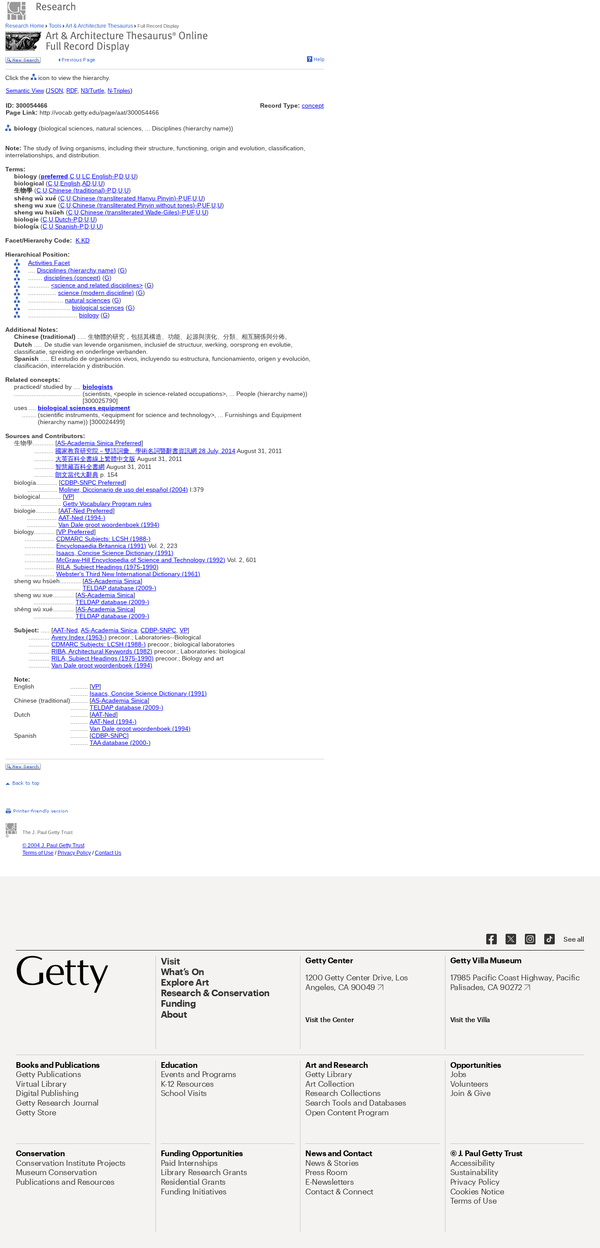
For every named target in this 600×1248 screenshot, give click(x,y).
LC (86, 176)
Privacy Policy (74, 853)
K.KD (83, 240)
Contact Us (108, 853)
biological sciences (98, 307)
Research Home (25, 26)
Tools (55, 26)
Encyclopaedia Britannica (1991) (101, 545)
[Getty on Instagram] (530, 939)
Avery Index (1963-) (79, 637)
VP (68, 496)
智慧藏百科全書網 (80, 466)
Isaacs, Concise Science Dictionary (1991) (114, 552)
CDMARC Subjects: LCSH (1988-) (103, 538)
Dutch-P (65, 219)
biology (89, 315)
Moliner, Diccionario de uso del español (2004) (123, 489)
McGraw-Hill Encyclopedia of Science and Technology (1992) (140, 559)
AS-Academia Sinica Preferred (99, 442)
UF (187, 198)
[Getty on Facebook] (491, 939)
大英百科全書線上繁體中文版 (95, 458)
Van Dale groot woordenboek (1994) (108, 524)
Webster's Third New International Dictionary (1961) (128, 573)
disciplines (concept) (72, 277)
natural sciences (87, 300)
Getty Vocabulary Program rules (107, 503)
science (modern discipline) (96, 292)
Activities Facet (49, 262)
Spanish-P (69, 226)
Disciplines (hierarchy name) (76, 270)
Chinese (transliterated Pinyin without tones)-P (136, 205)
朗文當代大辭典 (76, 474)
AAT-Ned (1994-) (81, 517)
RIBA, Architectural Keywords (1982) (101, 651)
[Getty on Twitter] (511, 939)
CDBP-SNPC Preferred (92, 482)
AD (86, 183)
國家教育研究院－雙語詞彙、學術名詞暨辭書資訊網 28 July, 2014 (145, 450)
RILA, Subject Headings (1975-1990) (107, 566)
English (70, 183)
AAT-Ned (65, 630)
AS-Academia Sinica (112, 580)
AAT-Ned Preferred (86, 510)
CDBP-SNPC (158, 630)
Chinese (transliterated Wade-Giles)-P (132, 212)
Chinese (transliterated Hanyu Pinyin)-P (126, 198)
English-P (104, 176)
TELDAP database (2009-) (119, 587)
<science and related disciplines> (97, 285)
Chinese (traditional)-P (79, 190)
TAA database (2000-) (120, 742)
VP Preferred (76, 531)
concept (313, 105)
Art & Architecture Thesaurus (99, 26)
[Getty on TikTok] (549, 939)
